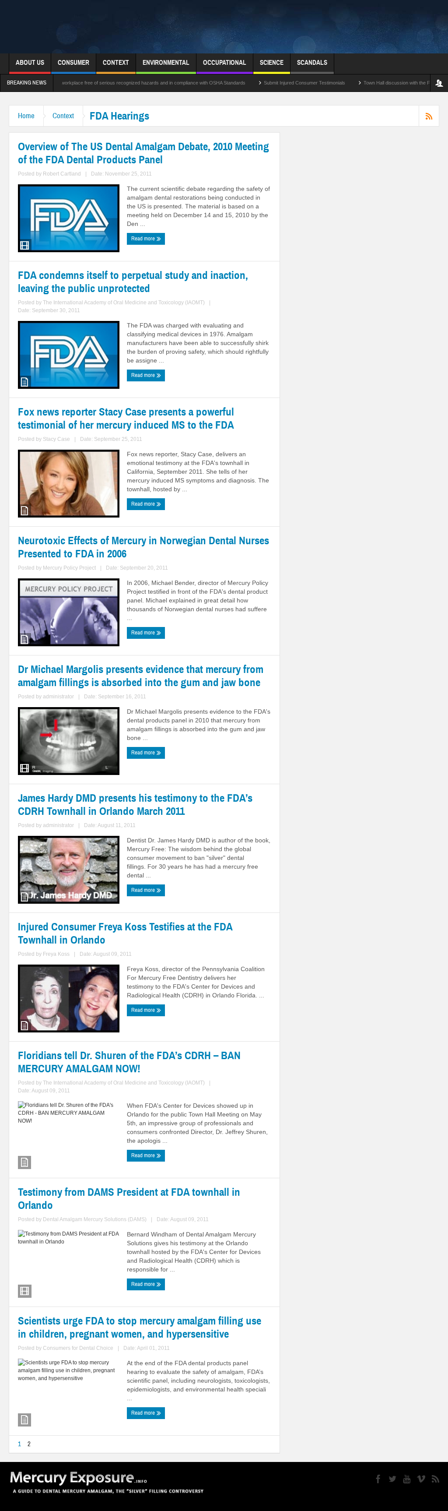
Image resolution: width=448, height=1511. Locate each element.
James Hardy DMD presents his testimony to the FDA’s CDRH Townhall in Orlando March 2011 (135, 805)
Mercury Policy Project (69, 568)
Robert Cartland (62, 174)
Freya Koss (56, 954)
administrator (58, 697)
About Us (30, 63)
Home (26, 115)
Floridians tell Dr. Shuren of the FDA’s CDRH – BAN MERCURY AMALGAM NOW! (129, 1062)
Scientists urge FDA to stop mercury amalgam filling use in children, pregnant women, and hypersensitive (139, 1327)
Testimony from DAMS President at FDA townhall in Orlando (129, 1199)
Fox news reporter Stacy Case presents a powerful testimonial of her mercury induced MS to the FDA (126, 418)
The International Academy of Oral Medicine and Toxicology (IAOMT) (124, 302)
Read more (143, 238)
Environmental (166, 63)
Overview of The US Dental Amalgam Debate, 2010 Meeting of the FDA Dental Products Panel (143, 153)
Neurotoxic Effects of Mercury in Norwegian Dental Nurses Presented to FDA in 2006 (143, 547)
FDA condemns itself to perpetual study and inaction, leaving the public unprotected (133, 282)
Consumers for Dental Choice (78, 1348)
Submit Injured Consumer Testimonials (268, 82)
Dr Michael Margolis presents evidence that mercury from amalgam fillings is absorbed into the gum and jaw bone (140, 676)
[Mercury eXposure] (147, 27)
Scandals (312, 63)
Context (116, 63)
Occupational (224, 63)
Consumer (73, 63)
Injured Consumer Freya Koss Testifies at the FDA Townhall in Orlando (125, 933)
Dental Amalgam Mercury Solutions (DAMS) (95, 1219)
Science (272, 63)
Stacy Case (56, 439)
